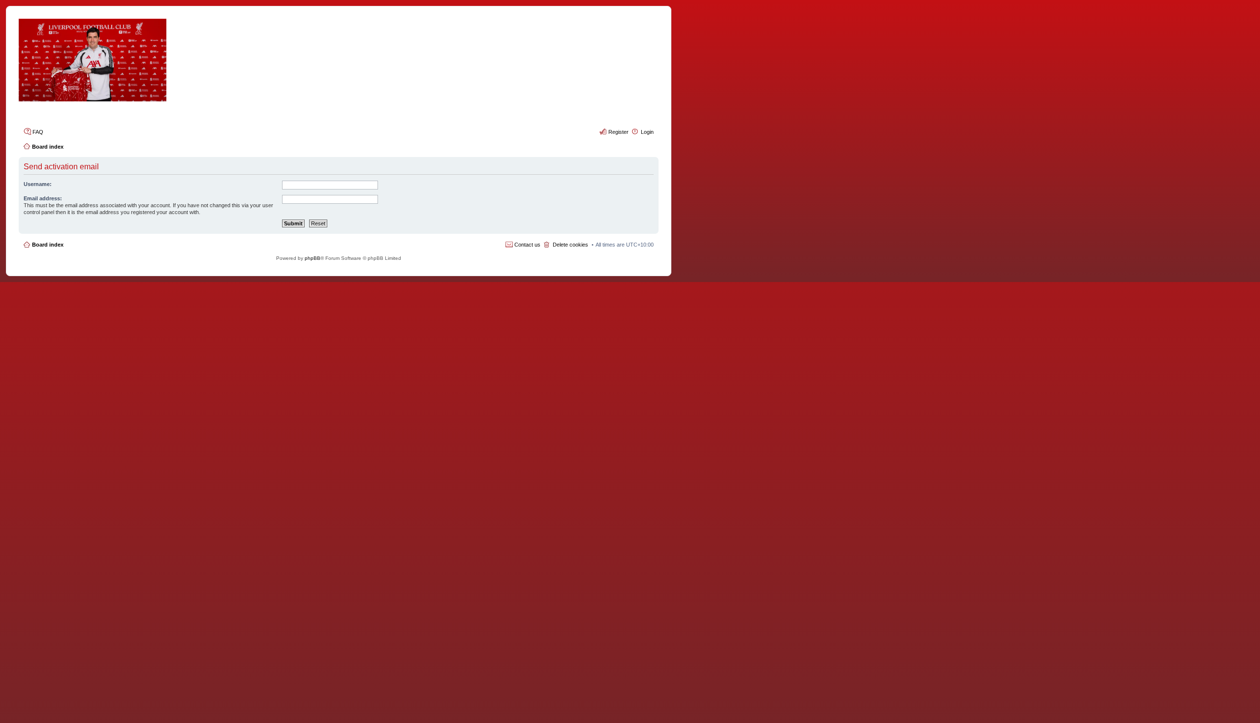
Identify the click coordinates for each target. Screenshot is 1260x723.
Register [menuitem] (618, 132)
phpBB (312, 258)
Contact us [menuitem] (527, 245)
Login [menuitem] (647, 132)
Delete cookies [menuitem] (570, 245)
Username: (38, 184)
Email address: (43, 198)
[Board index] (339, 60)
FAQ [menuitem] (37, 132)
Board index (47, 245)
